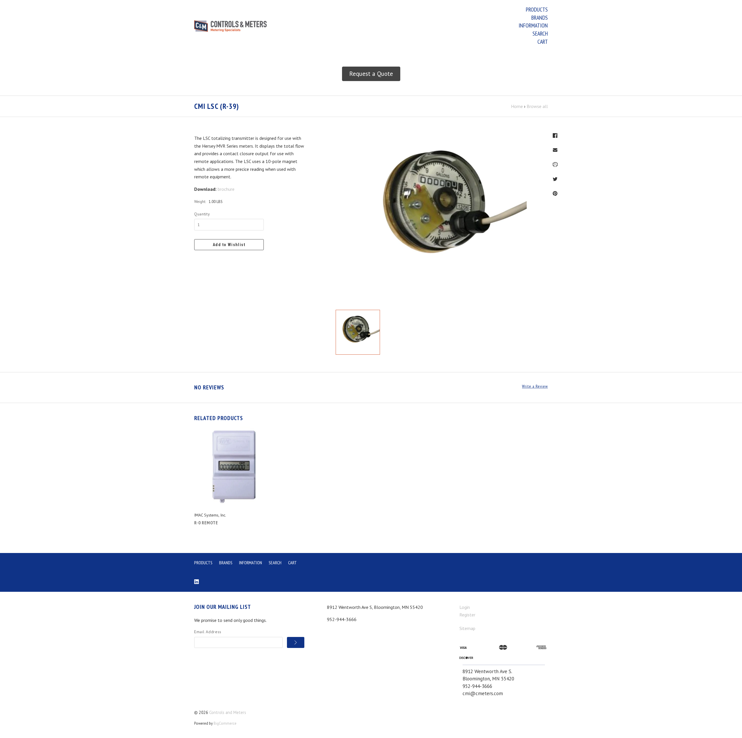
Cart (542, 41)
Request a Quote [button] (371, 74)
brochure (226, 189)
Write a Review (535, 386)
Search (540, 33)
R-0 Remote (206, 522)
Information (533, 25)
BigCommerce (225, 723)
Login (464, 607)
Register (467, 615)
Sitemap (467, 628)
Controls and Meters (227, 712)
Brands (539, 17)
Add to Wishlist (229, 244)
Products (537, 9)
